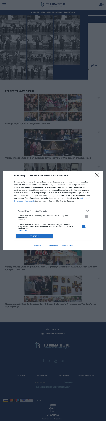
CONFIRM (34, 236)
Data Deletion (38, 245)
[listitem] (53, 211)
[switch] (85, 216)
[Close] (97, 175)
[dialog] (53, 210)
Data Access (53, 245)
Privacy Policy (67, 245)
